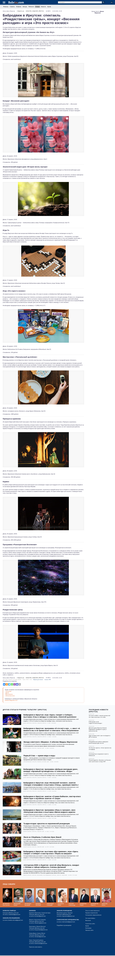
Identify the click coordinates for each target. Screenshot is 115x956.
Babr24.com (21, 11)
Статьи (37, 6)
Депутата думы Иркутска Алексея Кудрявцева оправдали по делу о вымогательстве (98, 729)
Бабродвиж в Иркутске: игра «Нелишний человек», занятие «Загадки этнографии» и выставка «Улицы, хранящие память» (51, 784)
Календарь (88, 928)
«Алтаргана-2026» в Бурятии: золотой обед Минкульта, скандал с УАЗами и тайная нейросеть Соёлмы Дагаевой (51, 866)
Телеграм (8, 691)
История (44, 761)
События (35, 11)
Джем (7, 692)
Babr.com (16, 2)
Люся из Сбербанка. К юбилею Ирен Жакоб (42, 837)
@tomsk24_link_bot (40, 941)
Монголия (64, 875)
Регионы (5, 6)
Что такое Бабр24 (90, 918)
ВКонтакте (9, 694)
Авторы (25, 6)
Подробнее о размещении (64, 925)
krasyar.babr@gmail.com (41, 929)
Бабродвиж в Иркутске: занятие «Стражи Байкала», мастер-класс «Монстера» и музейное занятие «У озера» (52, 797)
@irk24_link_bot (39, 921)
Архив (49, 6)
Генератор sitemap (38, 952)
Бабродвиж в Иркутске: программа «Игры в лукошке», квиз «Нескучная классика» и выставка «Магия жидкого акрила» (49, 811)
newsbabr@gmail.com (14, 914)
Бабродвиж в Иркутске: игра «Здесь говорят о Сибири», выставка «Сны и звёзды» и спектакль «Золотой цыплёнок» (50, 716)
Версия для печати (38, 679)
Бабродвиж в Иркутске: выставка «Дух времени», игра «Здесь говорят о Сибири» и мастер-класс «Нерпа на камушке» (50, 853)
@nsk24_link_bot (39, 935)
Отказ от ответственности (92, 910)
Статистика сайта (90, 923)
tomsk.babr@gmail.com (40, 943)
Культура (28, 11)
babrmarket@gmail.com (68, 921)
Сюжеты (12, 6)
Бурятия (54, 875)
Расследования (47, 875)
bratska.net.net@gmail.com (15, 920)
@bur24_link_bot (39, 914)
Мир (43, 748)
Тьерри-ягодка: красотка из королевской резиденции (46, 824)
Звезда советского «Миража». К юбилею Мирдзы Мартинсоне (50, 742)
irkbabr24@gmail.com (11, 700)
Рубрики (18, 6)
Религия (39, 761)
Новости (43, 6)
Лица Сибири (9, 884)
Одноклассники (10, 695)
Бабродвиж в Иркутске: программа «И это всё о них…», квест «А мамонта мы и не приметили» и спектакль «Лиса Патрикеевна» (51, 729)
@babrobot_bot (67, 914)
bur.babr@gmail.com (40, 916)
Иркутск (41, 11)
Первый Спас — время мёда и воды (39, 756)
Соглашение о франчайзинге (93, 915)
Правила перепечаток (91, 912)
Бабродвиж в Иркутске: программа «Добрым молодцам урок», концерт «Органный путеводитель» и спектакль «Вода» (50, 770)
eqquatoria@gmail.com (68, 916)
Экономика (40, 875)
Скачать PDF (47, 679)
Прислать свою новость (35, 947)
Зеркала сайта (89, 930)
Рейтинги (31, 6)
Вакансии (88, 920)
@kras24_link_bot (40, 928)
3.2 (12, 952)
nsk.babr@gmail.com (40, 936)
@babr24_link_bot (13, 912)
